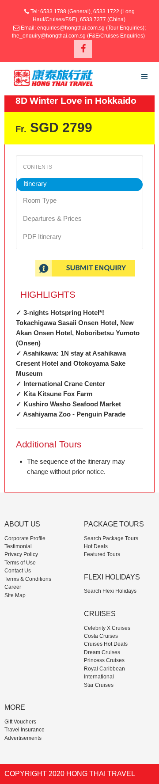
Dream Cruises (102, 652)
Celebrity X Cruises (107, 628)
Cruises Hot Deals (106, 644)
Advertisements (23, 738)
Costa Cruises (101, 636)
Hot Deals (96, 546)
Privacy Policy (21, 554)
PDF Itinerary (42, 236)
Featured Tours (102, 554)
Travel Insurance (24, 730)
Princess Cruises (104, 660)
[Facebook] (83, 49)
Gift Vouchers (20, 722)
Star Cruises (99, 685)
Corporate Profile (24, 538)
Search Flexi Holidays (110, 591)
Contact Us (17, 571)
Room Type (40, 200)
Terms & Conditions (27, 579)
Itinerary (35, 183)
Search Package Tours (111, 538)
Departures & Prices (52, 218)
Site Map (15, 595)
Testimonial (18, 546)
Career (12, 587)
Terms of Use (20, 563)
